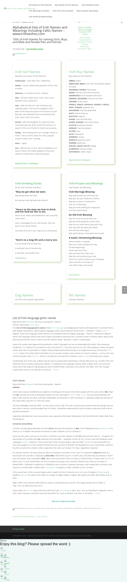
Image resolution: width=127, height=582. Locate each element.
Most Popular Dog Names (87, 11)
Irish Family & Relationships (40, 17)
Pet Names (77, 295)
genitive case (104, 428)
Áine (63, 347)
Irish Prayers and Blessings (86, 183)
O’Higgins (101, 472)
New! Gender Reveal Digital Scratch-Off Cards (85, 31)
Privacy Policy (18, 529)
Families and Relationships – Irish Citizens (30, 516)
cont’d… (56, 370)
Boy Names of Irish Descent (66, 5)
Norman (29, 490)
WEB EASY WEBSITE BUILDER (63, 501)
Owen (104, 331)
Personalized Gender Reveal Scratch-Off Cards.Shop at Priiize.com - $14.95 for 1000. (85, 43)
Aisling (85, 356)
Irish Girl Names (27, 71)
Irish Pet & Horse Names (63, 11)
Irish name (34, 325)
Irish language (58, 328)
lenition (25, 442)
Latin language (66, 490)
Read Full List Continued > (80, 160)
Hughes (23, 475)
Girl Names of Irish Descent (40, 5)
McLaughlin (51, 467)
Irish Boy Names (81, 71)
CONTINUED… (21, 257)
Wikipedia (30, 322)
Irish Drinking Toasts (90, 5)
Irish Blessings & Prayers (39, 11)
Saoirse (35, 356)
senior (73, 395)
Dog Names (24, 295)
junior (83, 395)
